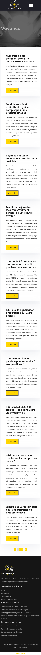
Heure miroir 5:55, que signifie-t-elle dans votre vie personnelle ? (20, 409)
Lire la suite (12, 90)
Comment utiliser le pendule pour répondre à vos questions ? (20, 361)
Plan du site (20, 653)
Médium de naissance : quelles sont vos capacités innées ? (21, 458)
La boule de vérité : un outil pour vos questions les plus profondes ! (21, 509)
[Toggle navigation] (31, 5)
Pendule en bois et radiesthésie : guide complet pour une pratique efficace (17, 109)
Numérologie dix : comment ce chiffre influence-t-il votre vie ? (20, 58)
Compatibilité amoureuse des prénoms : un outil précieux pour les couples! (21, 264)
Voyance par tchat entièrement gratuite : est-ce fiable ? (21, 158)
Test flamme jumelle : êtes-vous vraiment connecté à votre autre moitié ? (19, 211)
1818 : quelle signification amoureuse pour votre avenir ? (20, 312)
